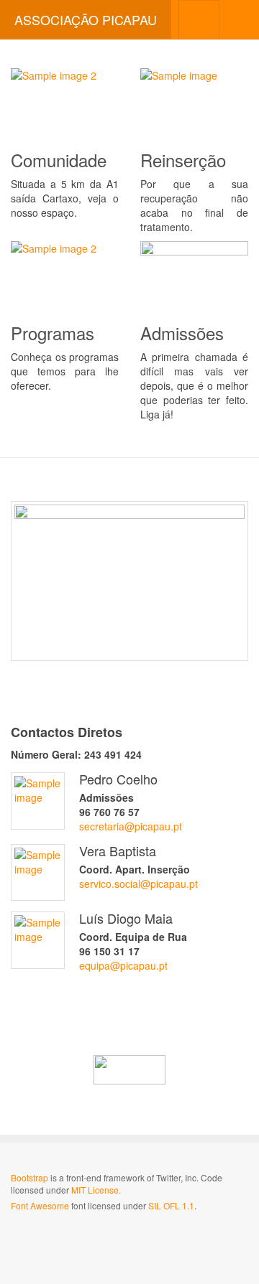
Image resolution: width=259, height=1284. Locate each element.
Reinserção (183, 159)
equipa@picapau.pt (123, 965)
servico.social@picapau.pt (138, 883)
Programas (52, 332)
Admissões (182, 332)
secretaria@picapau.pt (130, 826)
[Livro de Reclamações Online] (129, 1069)
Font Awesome (40, 1205)
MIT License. (96, 1190)
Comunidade (58, 159)
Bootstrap (29, 1177)
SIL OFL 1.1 (171, 1205)
